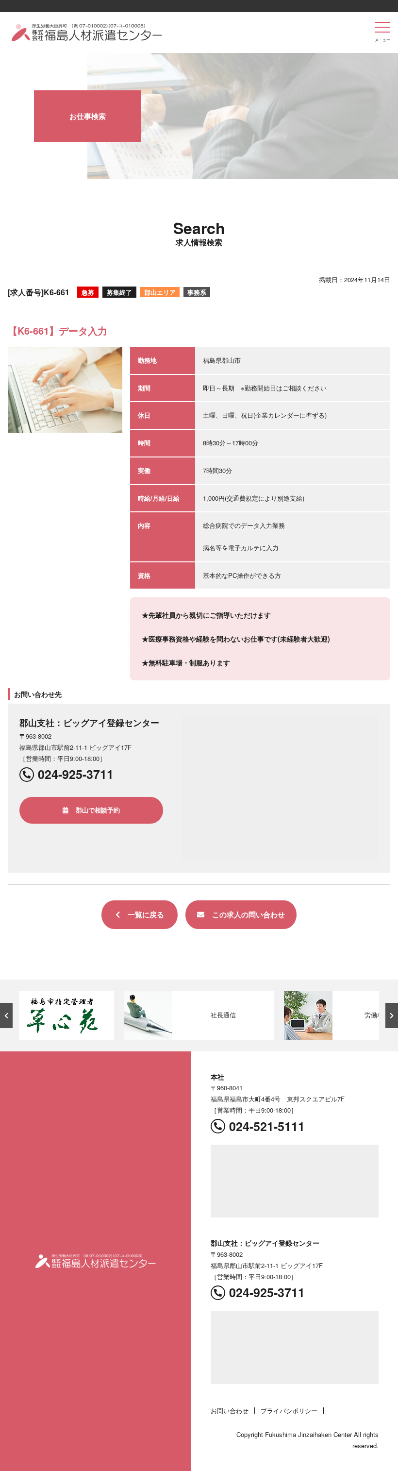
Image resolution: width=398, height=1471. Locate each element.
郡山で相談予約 (98, 809)
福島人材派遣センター (87, 32)
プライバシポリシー (289, 1410)
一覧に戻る (146, 914)
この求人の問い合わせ (248, 914)
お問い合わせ (230, 1410)
